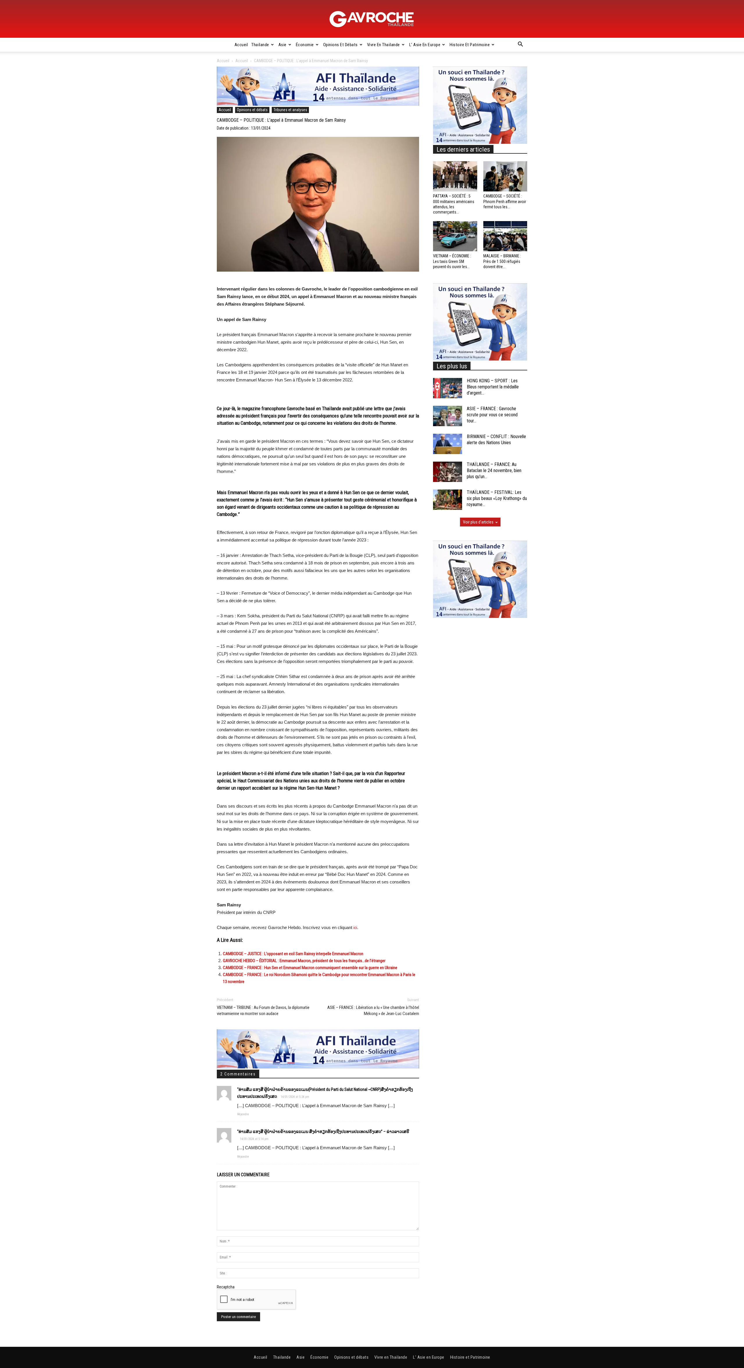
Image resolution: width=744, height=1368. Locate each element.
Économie (305, 44)
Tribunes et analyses (290, 109)
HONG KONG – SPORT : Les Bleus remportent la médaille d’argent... (493, 387)
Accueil (241, 44)
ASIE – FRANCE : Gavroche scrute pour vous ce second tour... (492, 415)
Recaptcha (226, 1287)
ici (355, 927)
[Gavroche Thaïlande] (372, 19)
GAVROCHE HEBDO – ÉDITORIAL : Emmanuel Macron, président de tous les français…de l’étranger (304, 960)
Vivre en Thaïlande (383, 44)
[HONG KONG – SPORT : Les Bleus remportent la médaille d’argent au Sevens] (447, 388)
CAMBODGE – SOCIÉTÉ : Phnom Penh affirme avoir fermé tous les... (504, 201)
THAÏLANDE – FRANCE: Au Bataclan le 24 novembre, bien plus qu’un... (494, 470)
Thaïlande (260, 44)
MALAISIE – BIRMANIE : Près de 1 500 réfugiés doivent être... (502, 261)
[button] (520, 45)
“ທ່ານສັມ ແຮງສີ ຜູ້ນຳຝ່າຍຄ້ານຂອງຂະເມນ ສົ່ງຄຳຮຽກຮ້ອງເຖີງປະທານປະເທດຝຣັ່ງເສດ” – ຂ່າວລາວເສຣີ (323, 1131)
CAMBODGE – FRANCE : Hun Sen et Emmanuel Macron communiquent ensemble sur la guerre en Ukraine (310, 967)
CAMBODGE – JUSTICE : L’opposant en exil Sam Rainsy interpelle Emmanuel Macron (293, 953)
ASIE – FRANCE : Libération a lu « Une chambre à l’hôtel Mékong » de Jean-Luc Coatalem (373, 1010)
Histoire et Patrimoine (470, 44)
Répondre (243, 1114)
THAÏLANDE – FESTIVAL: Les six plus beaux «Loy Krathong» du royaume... (497, 498)
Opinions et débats (340, 44)
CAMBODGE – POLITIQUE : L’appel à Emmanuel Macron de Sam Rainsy (281, 120)
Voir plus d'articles (478, 522)
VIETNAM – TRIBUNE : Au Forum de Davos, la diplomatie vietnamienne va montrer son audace (263, 1010)
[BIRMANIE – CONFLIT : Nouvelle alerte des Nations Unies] (447, 444)
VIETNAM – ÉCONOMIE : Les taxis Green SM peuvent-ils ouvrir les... (452, 261)
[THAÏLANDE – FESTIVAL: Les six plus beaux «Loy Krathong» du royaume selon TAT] (447, 500)
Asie (282, 44)
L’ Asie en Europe (425, 44)
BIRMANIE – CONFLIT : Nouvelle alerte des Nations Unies (496, 439)
